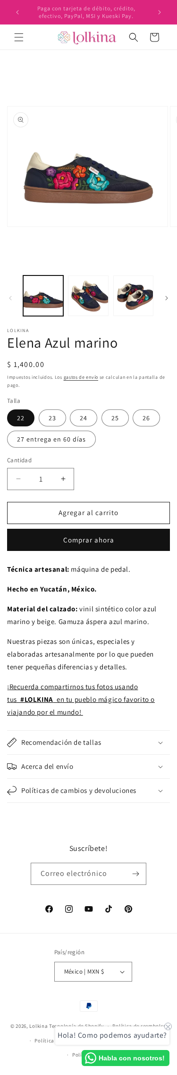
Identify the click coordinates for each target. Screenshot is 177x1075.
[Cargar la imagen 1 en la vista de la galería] (43, 295)
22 (21, 418)
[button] (18, 37)
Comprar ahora (88, 539)
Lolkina (38, 1026)
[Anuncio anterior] (17, 12)
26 (146, 418)
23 (52, 418)
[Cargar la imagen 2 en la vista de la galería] (88, 295)
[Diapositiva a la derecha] (166, 298)
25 (115, 418)
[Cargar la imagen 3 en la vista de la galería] (133, 295)
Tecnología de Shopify (76, 1026)
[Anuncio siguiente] (159, 12)
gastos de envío (81, 377)
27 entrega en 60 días (51, 439)
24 (83, 418)
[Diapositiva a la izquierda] (10, 298)
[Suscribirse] (135, 874)
